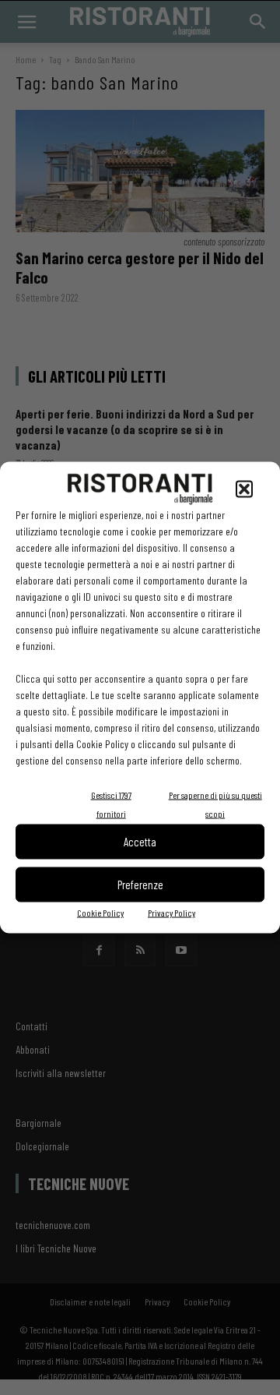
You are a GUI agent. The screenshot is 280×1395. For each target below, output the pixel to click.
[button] (244, 488)
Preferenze (140, 885)
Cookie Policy (100, 911)
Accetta (140, 842)
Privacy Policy (171, 911)
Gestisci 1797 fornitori (111, 803)
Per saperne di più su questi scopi (215, 803)
